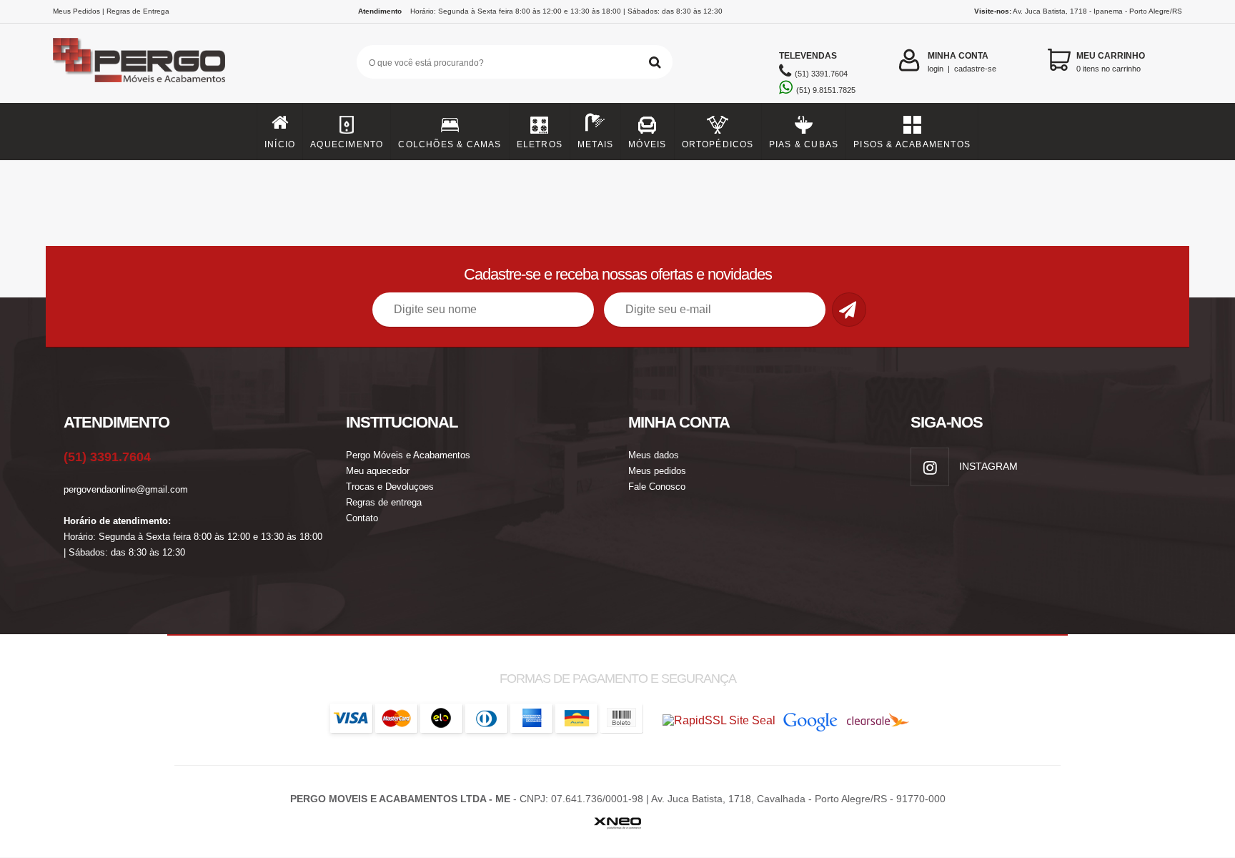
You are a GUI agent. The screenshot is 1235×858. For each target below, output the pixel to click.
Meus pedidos (657, 470)
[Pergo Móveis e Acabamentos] (139, 60)
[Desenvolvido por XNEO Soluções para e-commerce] (617, 819)
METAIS (595, 144)
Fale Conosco (656, 486)
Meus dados (653, 455)
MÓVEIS (647, 144)
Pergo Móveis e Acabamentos (408, 455)
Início (279, 144)
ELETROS (539, 144)
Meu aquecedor (378, 470)
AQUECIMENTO (346, 144)
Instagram (987, 466)
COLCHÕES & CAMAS (449, 144)
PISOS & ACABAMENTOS (912, 144)
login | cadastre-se (962, 62)
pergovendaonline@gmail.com (126, 489)
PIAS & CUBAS (803, 144)
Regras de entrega (384, 502)
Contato (362, 518)
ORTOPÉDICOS (718, 144)
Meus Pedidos (76, 11)
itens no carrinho (1110, 62)
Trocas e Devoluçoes (390, 486)
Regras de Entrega (137, 11)
